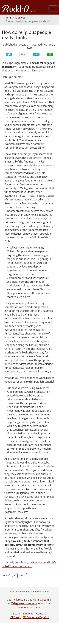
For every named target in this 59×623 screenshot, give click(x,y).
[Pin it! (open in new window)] (23, 54)
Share (37, 54)
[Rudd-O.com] (20, 8)
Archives (20, 17)
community (24, 603)
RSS (39, 599)
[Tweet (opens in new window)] (9, 54)
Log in (16, 613)
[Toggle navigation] (52, 8)
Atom (45, 599)
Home (7, 17)
